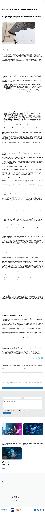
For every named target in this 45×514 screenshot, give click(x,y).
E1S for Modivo (36, 483)
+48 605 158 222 (14, 500)
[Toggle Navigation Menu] (43, 1)
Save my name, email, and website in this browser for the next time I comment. (17, 410)
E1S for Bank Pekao (36, 485)
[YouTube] (43, 510)
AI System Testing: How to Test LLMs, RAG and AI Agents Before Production (11, 462)
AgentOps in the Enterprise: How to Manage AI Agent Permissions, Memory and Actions (32, 437)
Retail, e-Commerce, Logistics (27, 483)
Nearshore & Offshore (15, 485)
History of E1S (3, 481)
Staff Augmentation (14, 483)
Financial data (3, 483)
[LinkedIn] (40, 510)
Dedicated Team (14, 481)
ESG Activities (3, 485)
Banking (24, 481)
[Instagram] (38, 510)
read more (6, 444)
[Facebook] (35, 510)
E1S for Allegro (36, 481)
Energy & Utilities (25, 485)
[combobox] (12, 380)
